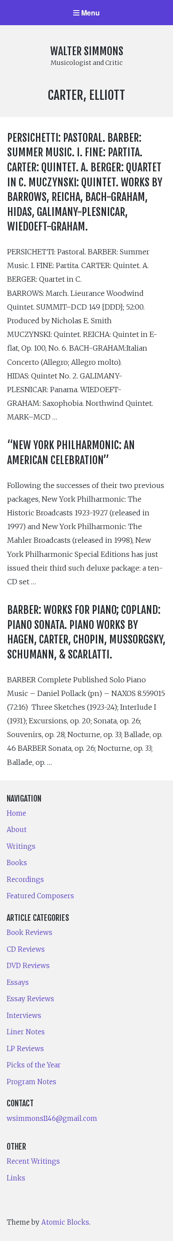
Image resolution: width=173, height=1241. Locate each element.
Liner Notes (26, 1032)
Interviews (24, 1015)
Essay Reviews (30, 999)
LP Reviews (25, 1048)
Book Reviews (29, 932)
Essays (18, 982)
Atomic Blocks (65, 1222)
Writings (21, 846)
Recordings (25, 879)
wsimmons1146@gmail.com (52, 1118)
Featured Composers (40, 896)
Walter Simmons (86, 51)
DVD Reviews (28, 965)
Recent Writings (33, 1161)
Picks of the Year (34, 1065)
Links (16, 1178)
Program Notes (31, 1082)
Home (16, 813)
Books (17, 863)
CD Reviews (26, 949)
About (17, 829)
